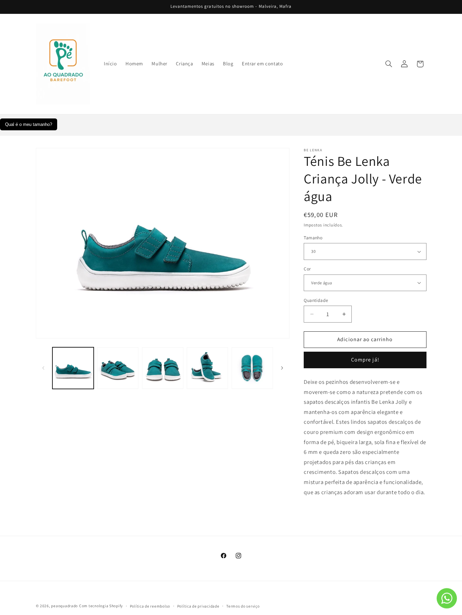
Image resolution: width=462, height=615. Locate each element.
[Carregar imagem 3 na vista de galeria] (162, 368)
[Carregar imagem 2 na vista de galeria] (117, 368)
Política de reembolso (150, 606)
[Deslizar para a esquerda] (43, 367)
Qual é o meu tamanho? (28, 124)
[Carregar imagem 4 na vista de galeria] (207, 368)
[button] (388, 64)
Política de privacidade (198, 606)
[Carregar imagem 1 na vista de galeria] (73, 368)
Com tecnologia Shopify (101, 605)
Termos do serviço (243, 606)
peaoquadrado (64, 605)
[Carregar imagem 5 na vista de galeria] (252, 368)
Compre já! (365, 359)
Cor (307, 269)
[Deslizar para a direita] (282, 367)
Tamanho (313, 238)
